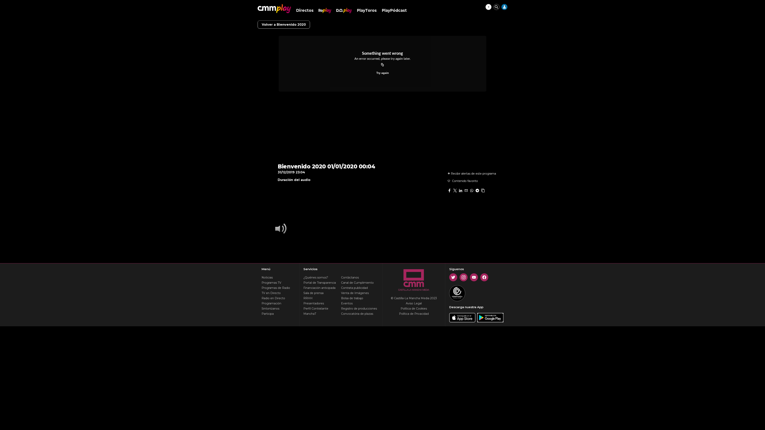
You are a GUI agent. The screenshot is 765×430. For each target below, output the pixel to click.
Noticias (267, 277)
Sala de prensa (313, 293)
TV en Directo (271, 293)
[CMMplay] (274, 8)
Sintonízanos (270, 308)
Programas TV (271, 282)
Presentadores (313, 303)
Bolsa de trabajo (352, 298)
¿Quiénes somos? (315, 277)
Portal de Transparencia (319, 282)
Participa (268, 314)
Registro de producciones (359, 308)
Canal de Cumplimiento (357, 282)
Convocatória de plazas (357, 314)
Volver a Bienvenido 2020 (284, 24)
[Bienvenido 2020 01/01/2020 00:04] (280, 229)
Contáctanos (350, 277)
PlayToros (367, 10)
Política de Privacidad (414, 314)
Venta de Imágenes (355, 293)
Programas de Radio (276, 288)
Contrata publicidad (354, 288)
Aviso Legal (414, 303)
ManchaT (309, 314)
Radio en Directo (273, 298)
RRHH (308, 298)
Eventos (347, 303)
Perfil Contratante (315, 308)
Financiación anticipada (319, 288)
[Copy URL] (382, 65)
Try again (382, 72)
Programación (271, 303)
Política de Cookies (414, 308)
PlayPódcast (394, 10)
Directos (305, 10)
